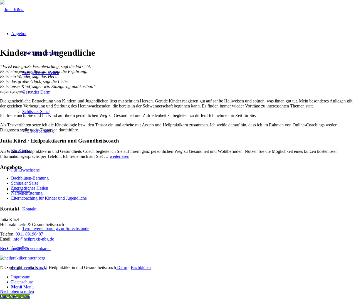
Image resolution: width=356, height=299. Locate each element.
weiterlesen (119, 156)
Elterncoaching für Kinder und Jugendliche (49, 198)
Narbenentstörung (27, 193)
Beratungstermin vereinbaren (25, 248)
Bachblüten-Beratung (30, 178)
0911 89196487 (29, 234)
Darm (121, 267)
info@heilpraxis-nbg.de (33, 239)
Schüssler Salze (24, 183)
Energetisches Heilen (29, 188)
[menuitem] (183, 277)
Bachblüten (141, 267)
